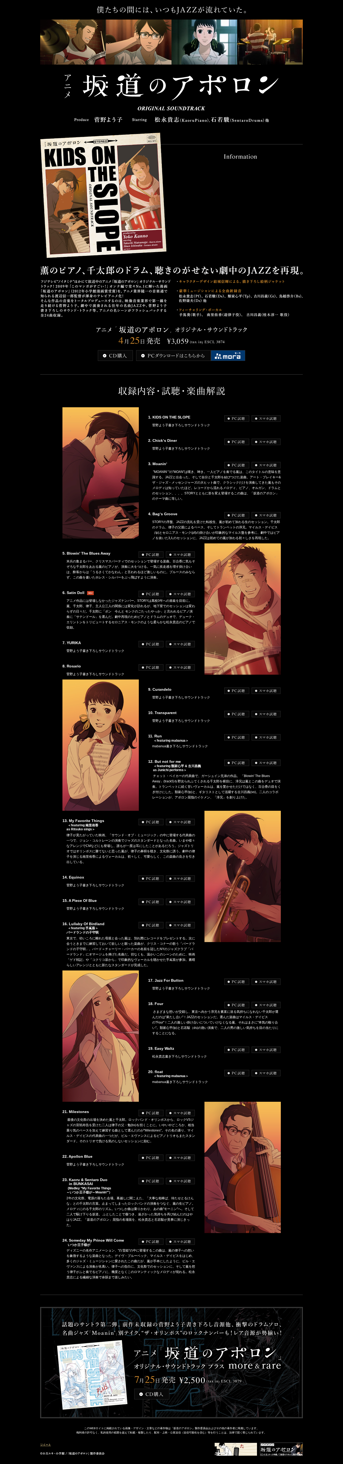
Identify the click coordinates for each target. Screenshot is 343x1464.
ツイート (45, 1444)
